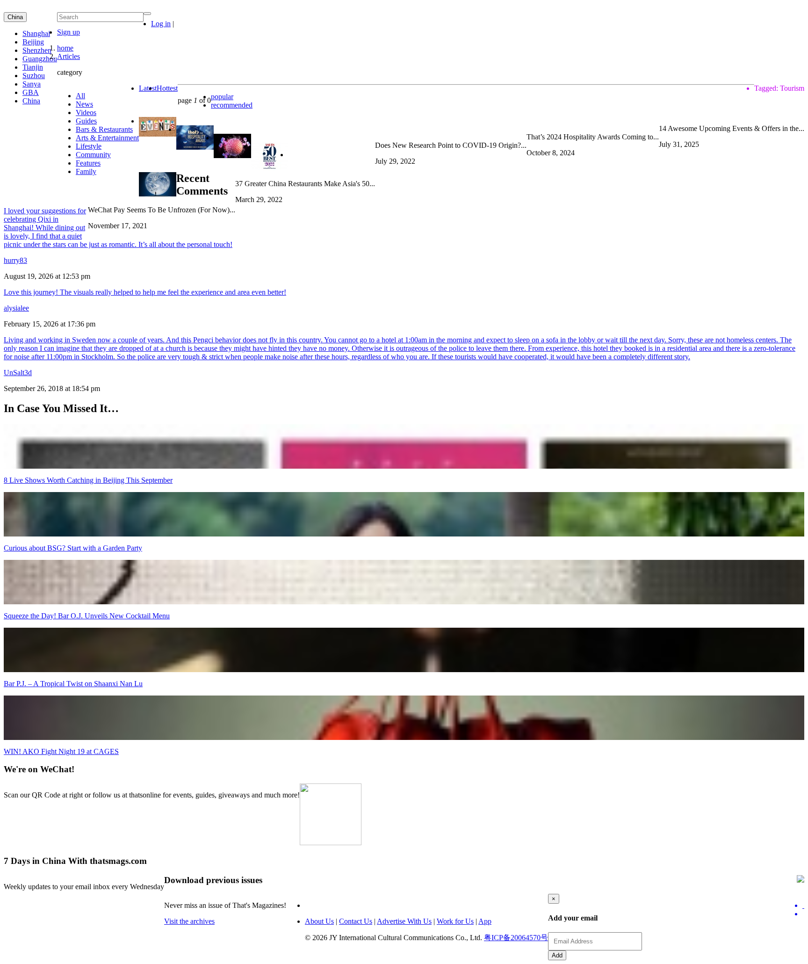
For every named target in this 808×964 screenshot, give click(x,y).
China (15, 17)
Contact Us (355, 921)
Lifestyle (88, 146)
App (484, 921)
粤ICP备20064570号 (516, 938)
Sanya (31, 84)
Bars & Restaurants (104, 129)
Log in (161, 24)
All (80, 96)
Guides (86, 121)
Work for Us (455, 921)
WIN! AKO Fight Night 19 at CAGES (61, 751)
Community (93, 155)
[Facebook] (803, 914)
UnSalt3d (18, 373)
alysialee (16, 308)
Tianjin (32, 67)
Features (88, 163)
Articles (68, 56)
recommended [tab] (231, 105)
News (84, 104)
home (65, 48)
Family (86, 171)
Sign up (68, 32)
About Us (319, 921)
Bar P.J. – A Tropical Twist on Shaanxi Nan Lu (73, 684)
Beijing (33, 42)
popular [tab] (222, 97)
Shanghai (36, 33)
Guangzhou (39, 59)
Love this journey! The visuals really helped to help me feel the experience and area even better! (145, 292)
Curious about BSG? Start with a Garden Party (73, 548)
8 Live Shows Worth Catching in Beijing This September (88, 480)
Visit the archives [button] (189, 921)
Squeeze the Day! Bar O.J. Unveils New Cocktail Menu (87, 616)
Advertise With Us (404, 921)
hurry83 (15, 260)
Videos (86, 112)
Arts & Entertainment (107, 138)
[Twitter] (803, 905)
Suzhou (33, 76)
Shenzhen (36, 50)
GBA (30, 92)
